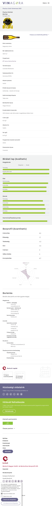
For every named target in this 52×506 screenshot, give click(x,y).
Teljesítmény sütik (7, 496)
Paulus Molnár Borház (10, 61)
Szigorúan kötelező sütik (9, 493)
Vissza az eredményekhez (39, 35)
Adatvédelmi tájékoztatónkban (9, 490)
